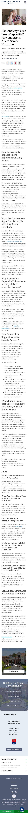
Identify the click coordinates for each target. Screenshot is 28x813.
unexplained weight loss (14, 241)
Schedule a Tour (14, 671)
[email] (19, 63)
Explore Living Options (14, 696)
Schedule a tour (7, 637)
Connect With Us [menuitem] (7, 770)
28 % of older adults (15, 88)
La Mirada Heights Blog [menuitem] (9, 768)
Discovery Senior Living (10, 58)
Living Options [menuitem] (6, 762)
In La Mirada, (5, 116)
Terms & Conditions (14, 788)
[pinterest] (15, 63)
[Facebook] (14, 796)
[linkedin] (11, 63)
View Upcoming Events (14, 701)
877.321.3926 (14, 781)
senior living (19, 526)
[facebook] (7, 63)
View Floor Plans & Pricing (14, 691)
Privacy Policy (14, 785)
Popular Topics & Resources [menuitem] (11, 765)
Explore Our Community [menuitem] (9, 759)
